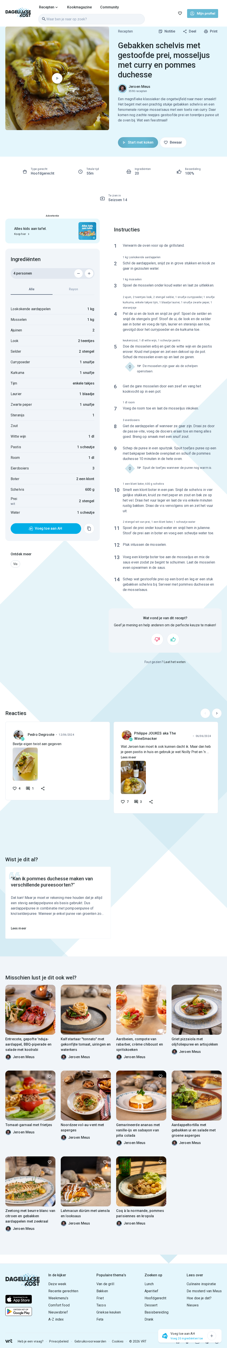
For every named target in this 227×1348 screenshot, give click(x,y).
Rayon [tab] (73, 289)
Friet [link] (100, 1298)
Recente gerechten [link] (63, 1291)
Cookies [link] (117, 1341)
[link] (18, 13)
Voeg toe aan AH (48, 528)
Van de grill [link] (105, 1284)
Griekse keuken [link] (108, 1312)
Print (213, 31)
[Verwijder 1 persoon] (78, 273)
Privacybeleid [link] (58, 1341)
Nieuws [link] (193, 1305)
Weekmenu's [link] (58, 1298)
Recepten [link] (125, 31)
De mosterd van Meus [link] (204, 1291)
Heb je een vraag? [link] (30, 1341)
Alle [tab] (31, 289)
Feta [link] (100, 1319)
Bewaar (176, 142)
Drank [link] (149, 1319)
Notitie (169, 31)
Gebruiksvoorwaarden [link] (90, 1341)
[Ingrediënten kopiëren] (89, 528)
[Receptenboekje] (180, 13)
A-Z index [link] (56, 1319)
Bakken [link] (102, 1291)
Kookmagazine (79, 7)
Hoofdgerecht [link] (155, 1298)
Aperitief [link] (151, 1291)
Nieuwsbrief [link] (58, 1312)
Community (109, 7)
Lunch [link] (149, 1284)
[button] (15, 563)
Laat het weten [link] (175, 662)
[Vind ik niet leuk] (157, 639)
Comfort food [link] (59, 1305)
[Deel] (43, 788)
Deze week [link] (57, 1284)
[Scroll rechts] (217, 713)
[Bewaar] (50, 990)
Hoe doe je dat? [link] (199, 1298)
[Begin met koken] (57, 78)
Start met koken (140, 142)
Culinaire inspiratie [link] (201, 1284)
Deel (192, 31)
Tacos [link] (101, 1305)
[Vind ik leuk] (173, 639)
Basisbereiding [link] (156, 1312)
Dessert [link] (151, 1305)
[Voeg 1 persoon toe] (89, 273)
